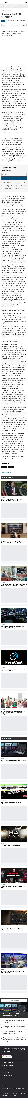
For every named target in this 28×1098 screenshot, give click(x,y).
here (15, 33)
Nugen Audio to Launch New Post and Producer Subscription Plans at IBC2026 (14, 1039)
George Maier (11, 20)
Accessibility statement (7, 1075)
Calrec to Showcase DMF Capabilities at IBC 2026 (11, 1014)
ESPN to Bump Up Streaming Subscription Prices (12, 1032)
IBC (24, 6)
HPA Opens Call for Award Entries (14, 1026)
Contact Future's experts (8, 1065)
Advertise (4, 1085)
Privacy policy (5, 1068)
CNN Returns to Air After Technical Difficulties (14, 1021)
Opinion (9, 10)
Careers (4, 1078)
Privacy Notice (21, 183)
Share (5, 25)
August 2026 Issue (14, 6)
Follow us (16, 25)
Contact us (4, 1082)
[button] (2, 2)
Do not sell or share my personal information (13, 1088)
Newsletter (23, 25)
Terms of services (19, 182)
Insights (3, 10)
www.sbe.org (13, 453)
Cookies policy (5, 1072)
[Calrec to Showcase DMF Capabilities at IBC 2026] (14, 1010)
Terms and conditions (7, 1062)
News (3, 21)
